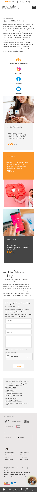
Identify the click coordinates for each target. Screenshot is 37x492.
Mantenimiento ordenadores (13, 395)
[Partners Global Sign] (9, 437)
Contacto (6, 477)
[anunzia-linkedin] (23, 2)
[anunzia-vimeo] (26, 2)
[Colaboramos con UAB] (7, 423)
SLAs (23, 474)
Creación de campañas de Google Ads (16, 384)
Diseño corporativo (10, 389)
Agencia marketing (10, 387)
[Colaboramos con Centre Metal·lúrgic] (16, 423)
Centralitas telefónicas (11, 400)
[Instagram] (17, 1)
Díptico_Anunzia (22, 477)
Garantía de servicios (15, 474)
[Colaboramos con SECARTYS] (9, 426)
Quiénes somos (9, 452)
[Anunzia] (10, 7)
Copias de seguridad (11, 398)
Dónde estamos (24, 459)
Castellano (8, 1)
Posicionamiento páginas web (13, 385)
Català (13, 1)
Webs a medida (9, 392)
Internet (11, 18)
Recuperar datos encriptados (13, 402)
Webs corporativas (10, 390)
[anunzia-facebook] (20, 2)
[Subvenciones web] (7, 483)
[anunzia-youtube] (29, 2)
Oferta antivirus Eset (11, 397)
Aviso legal (6, 472)
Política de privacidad (16, 472)
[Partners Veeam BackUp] (24, 437)
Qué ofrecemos (9, 454)
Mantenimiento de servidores (13, 393)
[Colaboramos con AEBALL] (26, 423)
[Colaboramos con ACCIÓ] (17, 426)
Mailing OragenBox (24, 452)
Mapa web (13, 477)
